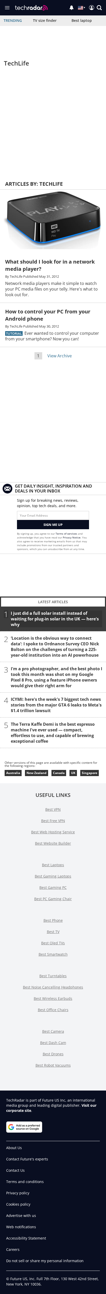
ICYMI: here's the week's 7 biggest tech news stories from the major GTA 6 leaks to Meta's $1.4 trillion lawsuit (56, 704)
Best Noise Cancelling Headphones (53, 987)
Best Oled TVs (53, 943)
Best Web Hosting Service (53, 832)
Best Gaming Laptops (53, 876)
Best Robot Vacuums (53, 1065)
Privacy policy (17, 1192)
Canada (59, 773)
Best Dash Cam (53, 1042)
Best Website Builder (53, 843)
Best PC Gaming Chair (53, 898)
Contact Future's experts (27, 1159)
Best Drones (53, 1053)
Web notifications (21, 1226)
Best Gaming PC (53, 887)
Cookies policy (18, 1204)
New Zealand (36, 773)
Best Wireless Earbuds (53, 998)
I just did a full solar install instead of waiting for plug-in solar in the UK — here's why (55, 618)
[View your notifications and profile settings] (71, 8)
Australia (13, 773)
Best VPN (53, 809)
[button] (99, 7)
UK (73, 773)
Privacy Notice (72, 537)
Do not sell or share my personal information (45, 1260)
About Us (14, 1147)
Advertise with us (21, 1215)
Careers (13, 1249)
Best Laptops (53, 864)
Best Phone (53, 920)
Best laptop (82, 20)
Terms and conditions (25, 1181)
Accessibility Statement (26, 1238)
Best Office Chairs (53, 1009)
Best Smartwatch (53, 954)
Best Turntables (53, 975)
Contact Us (15, 1170)
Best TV (53, 931)
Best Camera (53, 1031)
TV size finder (45, 20)
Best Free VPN (53, 820)
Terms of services (67, 533)
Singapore (89, 773)
